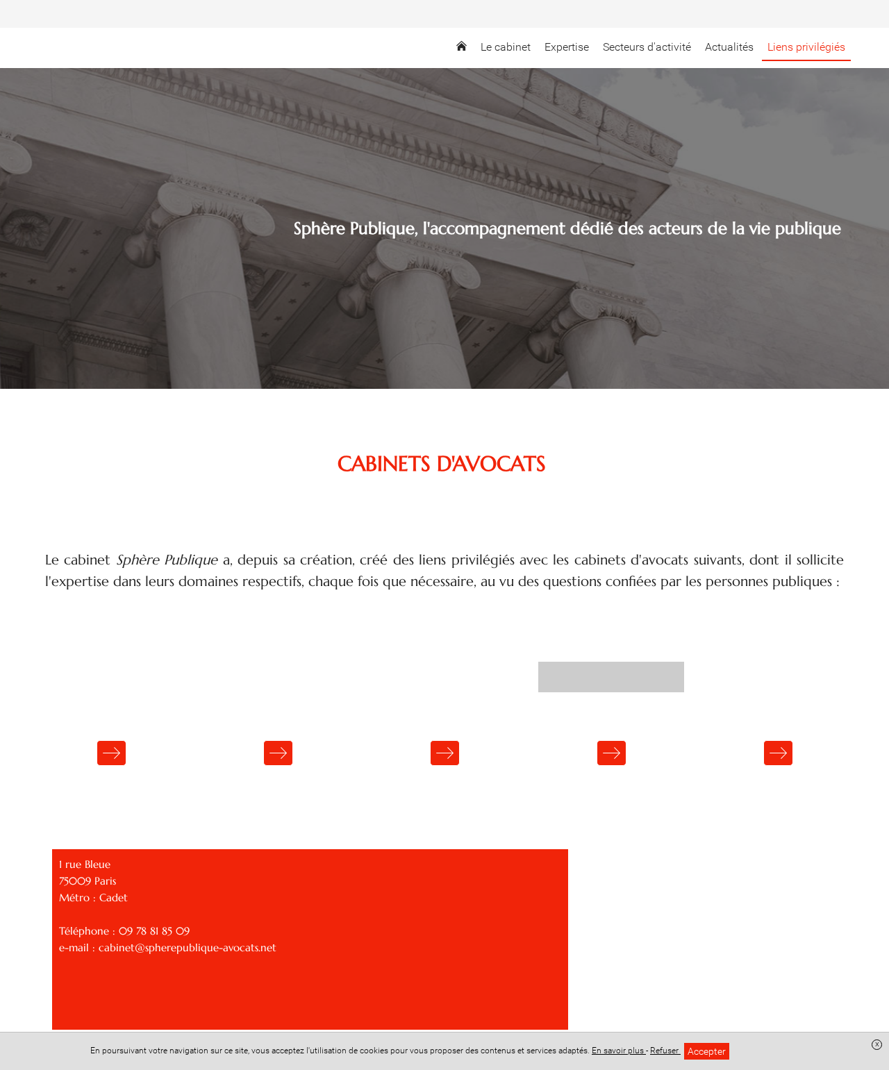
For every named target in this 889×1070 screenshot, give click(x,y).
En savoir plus (619, 1050)
